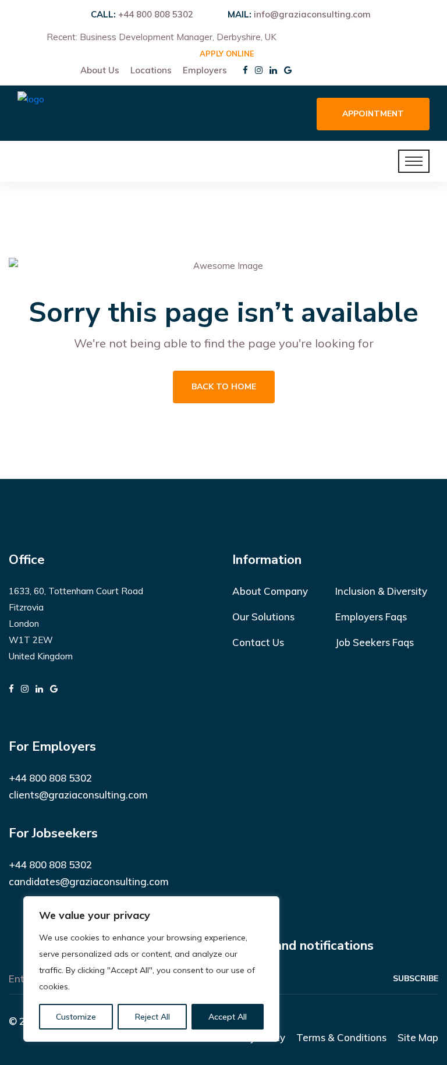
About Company (270, 591)
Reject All (152, 1016)
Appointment (373, 113)
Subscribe (415, 978)
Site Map (418, 1037)
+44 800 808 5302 (155, 14)
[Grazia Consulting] (30, 112)
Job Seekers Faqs (374, 642)
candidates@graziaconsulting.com (89, 881)
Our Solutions (263, 616)
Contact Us (258, 642)
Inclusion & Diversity (381, 591)
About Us (99, 70)
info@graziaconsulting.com (312, 14)
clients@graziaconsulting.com (78, 795)
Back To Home (223, 386)
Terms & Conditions (341, 1037)
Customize (76, 1016)
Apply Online (227, 53)
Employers (205, 70)
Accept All (227, 1016)
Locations (151, 70)
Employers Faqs (371, 616)
